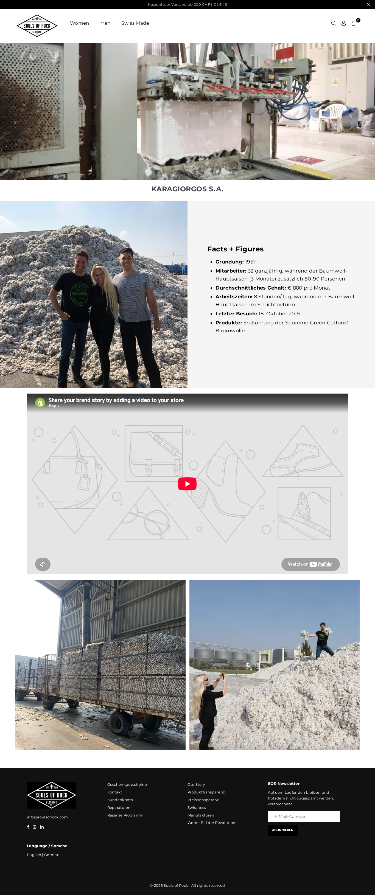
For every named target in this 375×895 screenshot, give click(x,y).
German (52, 854)
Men (105, 23)
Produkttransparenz (206, 792)
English (34, 854)
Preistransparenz (203, 800)
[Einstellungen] (344, 23)
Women (79, 23)
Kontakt (114, 792)
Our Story (196, 784)
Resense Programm (125, 815)
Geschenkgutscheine (127, 784)
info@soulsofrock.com (47, 817)
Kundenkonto (120, 800)
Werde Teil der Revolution (212, 822)
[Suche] (334, 23)
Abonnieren (282, 830)
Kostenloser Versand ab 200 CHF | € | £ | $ (187, 4)
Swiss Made (135, 23)
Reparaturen (119, 807)
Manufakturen (201, 815)
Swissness (197, 807)
